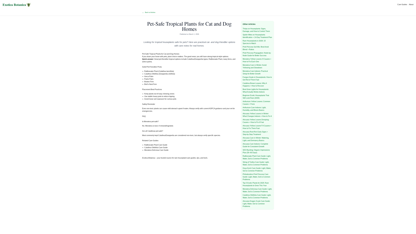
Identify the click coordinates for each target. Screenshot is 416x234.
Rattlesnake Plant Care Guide (155, 145)
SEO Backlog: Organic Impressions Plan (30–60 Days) (256, 151)
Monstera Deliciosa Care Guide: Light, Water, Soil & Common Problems (257, 190)
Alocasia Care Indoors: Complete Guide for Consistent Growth (255, 145)
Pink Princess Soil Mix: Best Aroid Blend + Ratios (256, 48)
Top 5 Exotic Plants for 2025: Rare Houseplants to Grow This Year (256, 184)
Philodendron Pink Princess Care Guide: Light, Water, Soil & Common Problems (256, 176)
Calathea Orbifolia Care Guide (156, 147)
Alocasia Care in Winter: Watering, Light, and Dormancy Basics (256, 139)
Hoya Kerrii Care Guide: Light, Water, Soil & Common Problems (257, 169)
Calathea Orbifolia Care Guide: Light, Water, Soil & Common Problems (257, 196)
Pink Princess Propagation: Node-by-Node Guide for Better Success (257, 54)
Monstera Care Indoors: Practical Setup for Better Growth (255, 72)
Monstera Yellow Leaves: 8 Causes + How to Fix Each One (257, 60)
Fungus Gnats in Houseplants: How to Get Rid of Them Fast (257, 78)
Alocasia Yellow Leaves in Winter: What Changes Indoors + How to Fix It (257, 115)
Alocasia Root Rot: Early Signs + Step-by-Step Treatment (255, 133)
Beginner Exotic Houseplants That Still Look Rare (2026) (256, 96)
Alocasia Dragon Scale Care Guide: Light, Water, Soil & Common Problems (256, 203)
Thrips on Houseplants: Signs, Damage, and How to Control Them (256, 30)
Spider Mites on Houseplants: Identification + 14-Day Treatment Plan (257, 36)
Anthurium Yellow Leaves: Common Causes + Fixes (256, 103)
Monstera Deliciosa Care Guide (156, 150)
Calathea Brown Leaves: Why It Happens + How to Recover (255, 84)
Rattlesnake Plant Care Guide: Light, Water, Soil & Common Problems (257, 157)
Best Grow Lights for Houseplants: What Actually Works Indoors (256, 90)
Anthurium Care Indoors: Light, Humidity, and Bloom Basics (254, 109)
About (411, 4)
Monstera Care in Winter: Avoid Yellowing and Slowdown (254, 66)
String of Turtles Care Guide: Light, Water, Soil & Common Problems (256, 163)
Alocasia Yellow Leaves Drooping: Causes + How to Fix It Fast (256, 121)
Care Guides (402, 4)
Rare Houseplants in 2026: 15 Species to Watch (254, 42)
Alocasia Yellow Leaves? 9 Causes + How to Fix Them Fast (257, 127)
